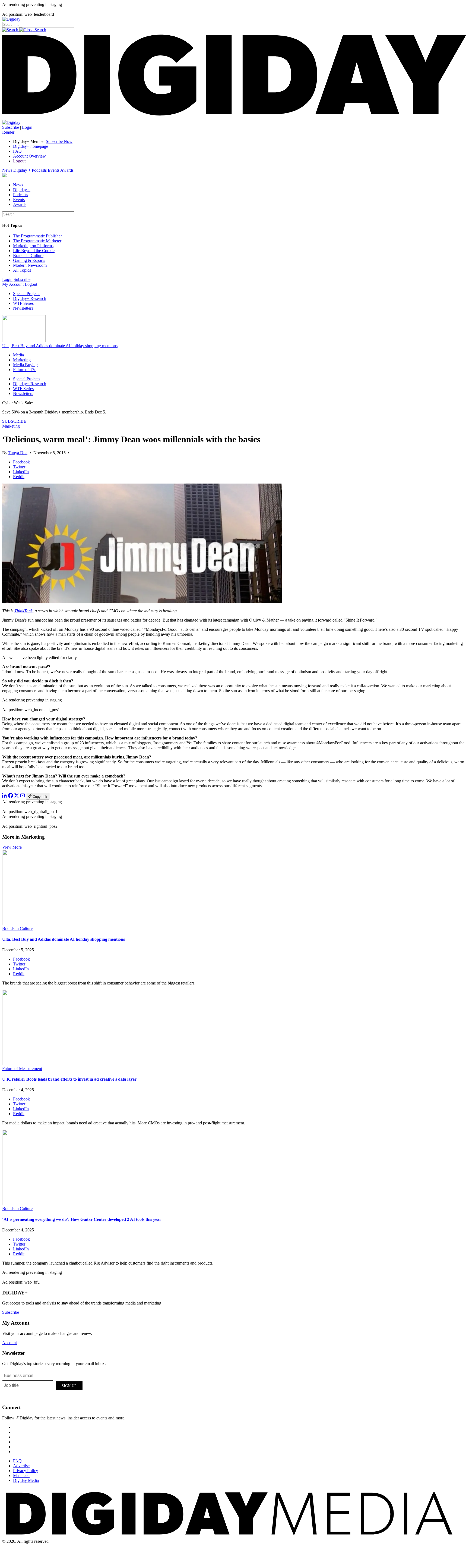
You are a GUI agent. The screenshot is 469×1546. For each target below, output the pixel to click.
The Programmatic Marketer (37, 241)
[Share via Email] (22, 796)
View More (12, 847)
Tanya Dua (17, 452)
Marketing (22, 360)
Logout (19, 161)
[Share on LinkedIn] (4, 796)
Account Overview (29, 156)
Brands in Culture (28, 255)
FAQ (17, 151)
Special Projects (26, 293)
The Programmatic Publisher (37, 236)
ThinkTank (23, 611)
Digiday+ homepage (30, 146)
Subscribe (10, 127)
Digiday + (22, 170)
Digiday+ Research (29, 298)
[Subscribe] (11, 122)
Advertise (21, 1465)
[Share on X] (16, 796)
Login (27, 127)
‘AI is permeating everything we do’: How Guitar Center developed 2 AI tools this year (81, 1219)
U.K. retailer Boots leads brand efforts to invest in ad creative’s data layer (69, 1079)
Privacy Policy (25, 1470)
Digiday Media (26, 1480)
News (7, 170)
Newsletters (23, 308)
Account (9, 1342)
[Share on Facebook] (10, 796)
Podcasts (39, 170)
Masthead (21, 1475)
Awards (67, 170)
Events (53, 170)
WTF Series (23, 303)
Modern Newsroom (30, 265)
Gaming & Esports (29, 260)
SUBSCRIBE (14, 421)
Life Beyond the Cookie (34, 250)
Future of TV (24, 369)
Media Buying (25, 364)
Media (18, 355)
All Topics (22, 270)
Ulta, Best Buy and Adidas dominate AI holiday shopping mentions (60, 345)
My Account (13, 284)
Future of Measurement (22, 1068)
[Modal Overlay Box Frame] (43, 1385)
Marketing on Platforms (33, 245)
